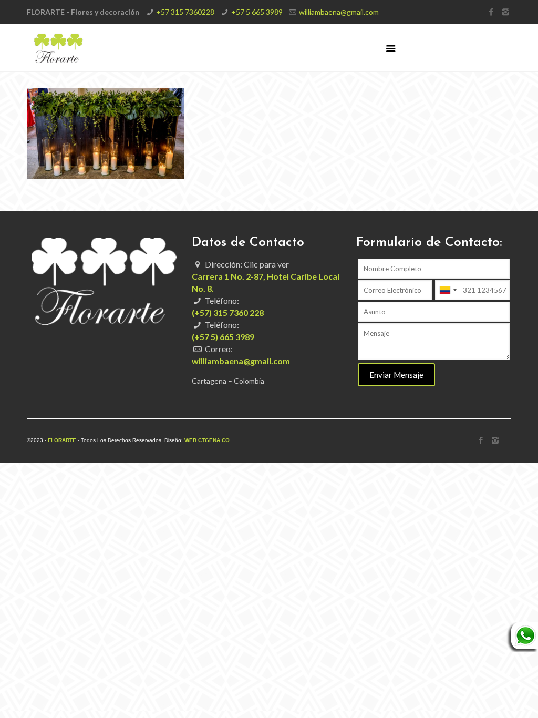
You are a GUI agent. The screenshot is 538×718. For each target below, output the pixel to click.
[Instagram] (505, 11)
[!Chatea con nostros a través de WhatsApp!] (522, 648)
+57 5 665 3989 (257, 11)
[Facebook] (491, 11)
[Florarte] (59, 47)
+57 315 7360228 (185, 11)
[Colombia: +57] (448, 290)
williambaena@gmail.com (339, 11)
